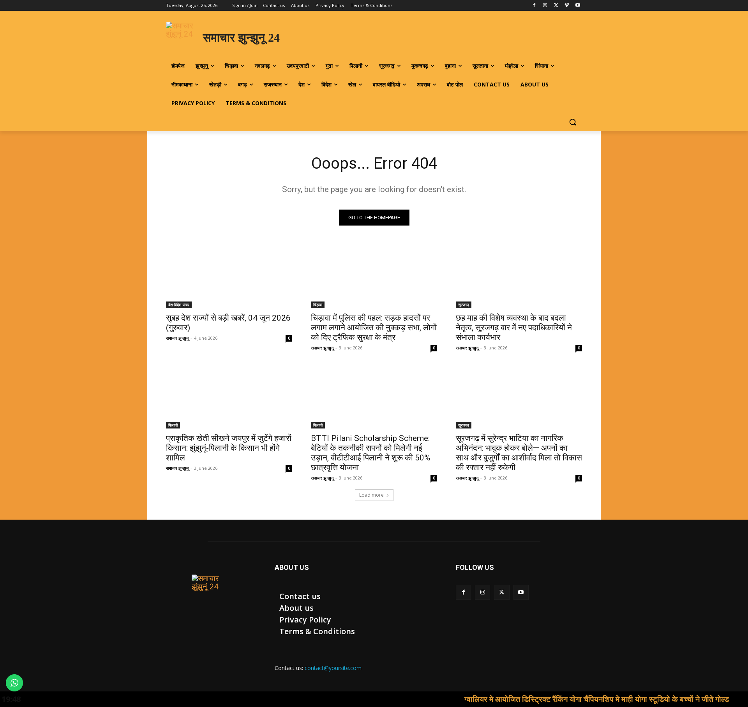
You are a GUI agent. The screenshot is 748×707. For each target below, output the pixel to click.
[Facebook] (534, 5)
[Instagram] (545, 5)
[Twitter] (556, 5)
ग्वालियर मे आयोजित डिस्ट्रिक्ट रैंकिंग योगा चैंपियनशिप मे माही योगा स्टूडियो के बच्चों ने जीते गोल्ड (575, 699)
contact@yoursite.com (333, 668)
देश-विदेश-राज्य (178, 304)
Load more (371, 495)
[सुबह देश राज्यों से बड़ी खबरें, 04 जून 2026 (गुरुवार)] (229, 276)
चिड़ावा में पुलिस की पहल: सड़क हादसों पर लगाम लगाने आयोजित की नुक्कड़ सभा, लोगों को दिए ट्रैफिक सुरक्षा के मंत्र (374, 327)
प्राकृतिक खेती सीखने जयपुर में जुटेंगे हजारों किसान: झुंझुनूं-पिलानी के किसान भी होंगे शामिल (228, 448)
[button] (572, 122)
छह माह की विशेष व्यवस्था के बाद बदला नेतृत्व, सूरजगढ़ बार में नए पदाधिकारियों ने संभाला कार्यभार (514, 327)
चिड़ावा (317, 304)
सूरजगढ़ (463, 304)
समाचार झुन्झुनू (177, 338)
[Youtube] (577, 5)
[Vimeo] (566, 5)
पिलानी (173, 425)
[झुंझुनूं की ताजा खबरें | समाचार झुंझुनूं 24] (211, 594)
